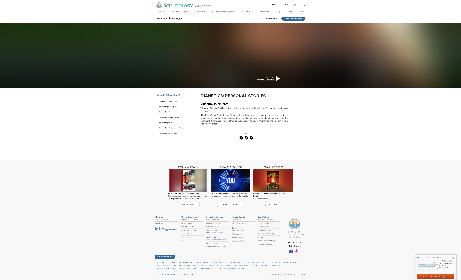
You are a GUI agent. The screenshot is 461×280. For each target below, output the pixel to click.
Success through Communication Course (214, 231)
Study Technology (264, 223)
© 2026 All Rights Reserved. (175, 274)
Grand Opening (160, 223)
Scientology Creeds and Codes (171, 128)
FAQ (278, 12)
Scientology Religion (202, 262)
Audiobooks (236, 234)
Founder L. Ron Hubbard (189, 220)
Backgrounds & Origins (189, 230)
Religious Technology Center (271, 262)
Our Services (264, 12)
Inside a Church (186, 237)
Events (290, 12)
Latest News (236, 220)
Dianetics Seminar (212, 220)
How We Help (263, 217)
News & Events (238, 217)
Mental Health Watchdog (266, 241)
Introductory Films (238, 241)
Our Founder (200, 12)
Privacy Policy (272, 274)
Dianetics (172, 262)
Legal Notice (302, 274)
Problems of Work (212, 243)
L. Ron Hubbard (160, 262)
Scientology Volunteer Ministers (165, 265)
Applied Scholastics (278, 265)
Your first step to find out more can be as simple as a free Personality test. (446, 264)
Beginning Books (238, 230)
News (302, 12)
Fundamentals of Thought (215, 247)
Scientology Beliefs (187, 223)
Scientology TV (292, 5)
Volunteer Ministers (265, 244)
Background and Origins (168, 101)
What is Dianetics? (187, 227)
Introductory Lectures (239, 237)
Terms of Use (292, 274)
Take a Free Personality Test (436, 276)
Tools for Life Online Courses (216, 240)
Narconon (265, 265)
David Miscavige (253, 262)
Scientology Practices (167, 112)
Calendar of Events (239, 223)
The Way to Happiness (266, 220)
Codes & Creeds (186, 234)
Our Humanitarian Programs (223, 12)
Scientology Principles (168, 107)
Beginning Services (214, 217)
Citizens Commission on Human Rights (232, 268)
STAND (228, 265)
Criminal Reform (263, 227)
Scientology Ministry (167, 123)
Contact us (278, 5)
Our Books (246, 12)
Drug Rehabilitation (264, 230)
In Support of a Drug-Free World (165, 268)
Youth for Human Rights (208, 268)
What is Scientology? (179, 12)
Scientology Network (185, 262)
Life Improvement (212, 227)
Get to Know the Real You (429, 257)
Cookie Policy (282, 274)
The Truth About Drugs (266, 234)
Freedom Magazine (215, 265)
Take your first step (293, 18)
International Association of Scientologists (192, 265)
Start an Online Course (290, 262)
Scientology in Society (168, 133)
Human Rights (262, 237)
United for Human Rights (188, 268)
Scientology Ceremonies (169, 117)
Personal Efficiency (213, 223)
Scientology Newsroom (236, 262)
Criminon (255, 265)
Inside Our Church (161, 220)
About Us (160, 12)
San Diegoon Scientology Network (166, 229)
